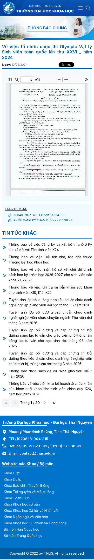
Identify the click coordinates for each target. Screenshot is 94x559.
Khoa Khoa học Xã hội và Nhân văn (31, 510)
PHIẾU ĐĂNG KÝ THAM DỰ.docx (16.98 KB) (43, 220)
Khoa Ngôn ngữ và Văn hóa (26, 517)
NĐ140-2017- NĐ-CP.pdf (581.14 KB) (39, 215)
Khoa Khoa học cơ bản (22, 504)
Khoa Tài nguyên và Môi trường (29, 492)
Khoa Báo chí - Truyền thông (26, 485)
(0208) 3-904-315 (32, 439)
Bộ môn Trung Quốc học (23, 535)
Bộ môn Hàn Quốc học (21, 529)
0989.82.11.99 (35, 446)
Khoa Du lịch (14, 479)
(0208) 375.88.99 (65, 446)
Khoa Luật (12, 473)
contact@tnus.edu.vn (38, 453)
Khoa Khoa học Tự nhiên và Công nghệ (35, 523)
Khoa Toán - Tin (17, 498)
